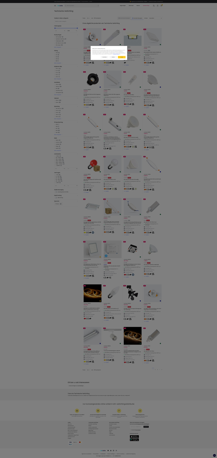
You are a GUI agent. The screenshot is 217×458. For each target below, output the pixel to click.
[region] (109, 53)
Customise (104, 57)
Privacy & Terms (116, 54)
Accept (121, 57)
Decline (113, 57)
